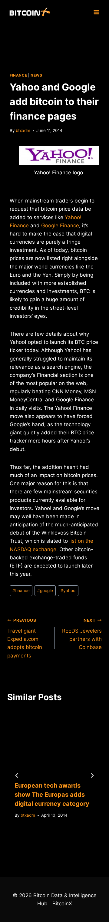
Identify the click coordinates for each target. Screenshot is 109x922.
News (36, 75)
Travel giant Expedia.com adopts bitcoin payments (24, 638)
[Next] (92, 775)
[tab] (42, 845)
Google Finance (60, 225)
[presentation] (54, 742)
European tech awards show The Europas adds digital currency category (52, 794)
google (45, 590)
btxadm (23, 130)
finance (21, 590)
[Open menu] (96, 12)
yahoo (68, 590)
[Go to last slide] (17, 775)
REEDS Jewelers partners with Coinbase (82, 634)
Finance (18, 75)
